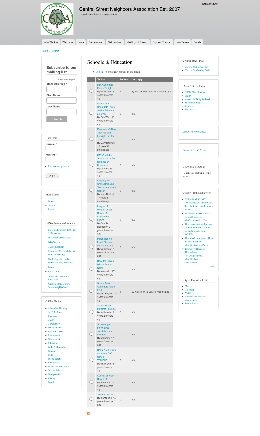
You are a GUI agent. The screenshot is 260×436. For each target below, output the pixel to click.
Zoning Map (191, 300)
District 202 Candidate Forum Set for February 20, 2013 (106, 108)
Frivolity (52, 382)
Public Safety (54, 358)
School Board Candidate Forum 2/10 (106, 286)
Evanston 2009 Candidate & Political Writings (61, 252)
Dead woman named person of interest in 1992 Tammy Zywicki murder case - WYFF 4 (198, 229)
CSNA (51, 319)
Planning (52, 351)
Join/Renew (182, 42)
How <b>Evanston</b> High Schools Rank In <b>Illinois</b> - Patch (199, 242)
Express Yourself (161, 42)
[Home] (57, 19)
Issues (51, 266)
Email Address (56, 84)
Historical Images (194, 102)
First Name (53, 95)
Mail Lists (190, 293)
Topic (100, 79)
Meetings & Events (137, 42)
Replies (124, 79)
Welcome (67, 42)
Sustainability (55, 370)
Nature (188, 95)
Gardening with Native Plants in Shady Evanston (60, 260)
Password (51, 154)
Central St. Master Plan (196, 66)
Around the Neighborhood (197, 99)
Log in (99, 71)
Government (54, 339)
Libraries (52, 343)
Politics (52, 354)
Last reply (137, 79)
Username (51, 143)
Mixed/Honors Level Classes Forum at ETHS (105, 242)
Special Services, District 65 (106, 377)
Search (51, 205)
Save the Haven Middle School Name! (105, 264)
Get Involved (115, 42)
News (188, 286)
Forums (55, 50)
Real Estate (54, 362)
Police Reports (192, 303)
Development (54, 327)
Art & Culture (55, 312)
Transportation (55, 374)
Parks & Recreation (57, 347)
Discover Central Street (59, 237)
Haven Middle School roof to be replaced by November (106, 160)
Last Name (53, 106)
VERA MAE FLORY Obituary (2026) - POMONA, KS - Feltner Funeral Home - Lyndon (199, 204)
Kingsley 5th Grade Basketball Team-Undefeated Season (106, 185)
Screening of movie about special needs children (104, 329)
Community (54, 323)
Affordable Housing (57, 308)
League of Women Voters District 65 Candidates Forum (104, 212)
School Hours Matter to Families (106, 307)
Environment (54, 335)
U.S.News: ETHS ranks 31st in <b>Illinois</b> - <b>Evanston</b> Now (198, 217)
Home (80, 42)
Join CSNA (53, 271)
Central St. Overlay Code (197, 70)
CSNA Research (56, 246)
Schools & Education (58, 366)
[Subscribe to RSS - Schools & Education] (88, 412)
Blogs (51, 208)
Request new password (59, 166)
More (212, 266)
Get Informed (96, 42)
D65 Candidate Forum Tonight (105, 86)
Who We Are (51, 42)
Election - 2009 (55, 331)
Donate (197, 42)
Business (52, 316)
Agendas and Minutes (195, 296)
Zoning (51, 378)
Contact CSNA (210, 4)
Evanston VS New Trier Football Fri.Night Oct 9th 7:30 (106, 134)
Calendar (189, 289)
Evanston (189, 106)
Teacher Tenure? (106, 394)
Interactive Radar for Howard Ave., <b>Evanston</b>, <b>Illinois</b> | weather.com (195, 255)
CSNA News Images (195, 92)
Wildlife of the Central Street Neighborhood (59, 285)
